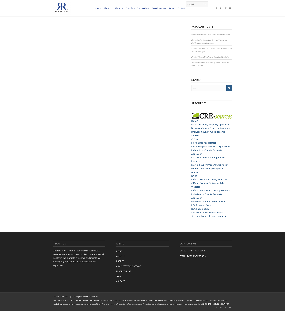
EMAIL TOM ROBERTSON (193, 256)
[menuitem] (98, 8)
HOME (119, 251)
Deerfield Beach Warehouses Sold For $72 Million (210, 57)
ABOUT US (120, 256)
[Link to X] (225, 8)
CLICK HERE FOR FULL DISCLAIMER (215, 304)
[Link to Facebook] (216, 8)
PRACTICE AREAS (123, 271)
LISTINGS (120, 261)
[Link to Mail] (230, 8)
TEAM (118, 276)
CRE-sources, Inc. (92, 296)
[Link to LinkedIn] (221, 8)
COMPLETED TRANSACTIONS (128, 266)
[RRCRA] (62, 8)
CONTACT (120, 281)
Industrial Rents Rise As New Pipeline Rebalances (210, 34)
